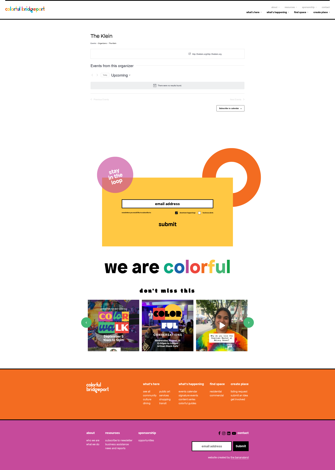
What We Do (92, 444)
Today (105, 75)
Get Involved (238, 399)
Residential (216, 391)
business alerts (206, 213)
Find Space (300, 12)
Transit (162, 403)
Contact (326, 7)
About (274, 7)
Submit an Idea (239, 395)
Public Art (164, 391)
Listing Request (239, 391)
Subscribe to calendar (229, 108)
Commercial (217, 395)
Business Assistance (117, 444)
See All (146, 391)
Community (150, 395)
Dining (146, 403)
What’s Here (252, 12)
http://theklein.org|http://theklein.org (207, 54)
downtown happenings (185, 213)
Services (164, 395)
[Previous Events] (92, 75)
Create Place (320, 12)
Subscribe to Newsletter (118, 440)
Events (93, 43)
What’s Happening (277, 12)
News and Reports (115, 448)
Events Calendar (188, 391)
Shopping (165, 399)
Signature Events (188, 395)
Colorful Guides (187, 403)
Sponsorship (308, 7)
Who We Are (92, 440)
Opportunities (146, 440)
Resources (290, 7)
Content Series (187, 399)
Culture (147, 399)
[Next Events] (97, 75)
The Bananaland (240, 457)
